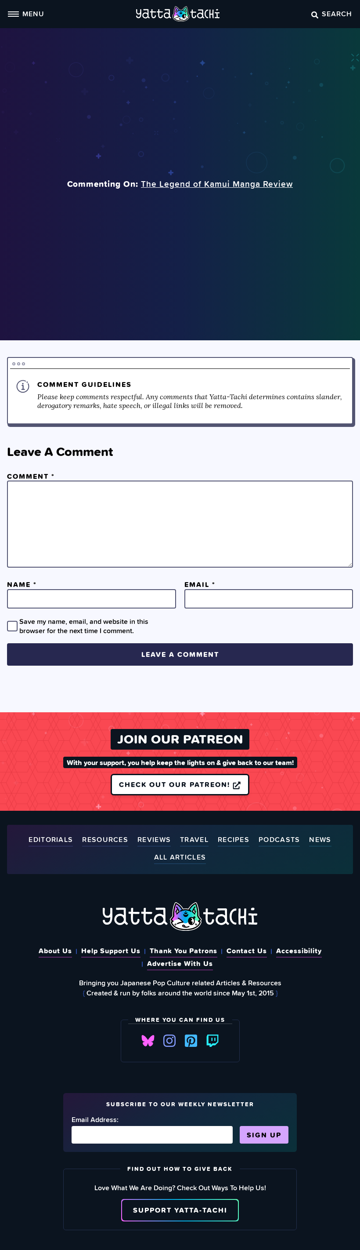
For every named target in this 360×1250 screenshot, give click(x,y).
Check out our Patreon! (176, 784)
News (320, 840)
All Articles (180, 857)
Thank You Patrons (183, 950)
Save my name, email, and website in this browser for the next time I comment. (83, 625)
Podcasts (279, 840)
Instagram (169, 1041)
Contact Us (247, 950)
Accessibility (299, 950)
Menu (33, 13)
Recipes (233, 840)
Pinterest (191, 1041)
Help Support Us (110, 950)
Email (200, 584)
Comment (31, 476)
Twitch (212, 1041)
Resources (105, 840)
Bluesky (148, 1041)
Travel (194, 840)
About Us (55, 950)
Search (337, 13)
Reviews (154, 840)
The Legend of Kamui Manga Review (217, 184)
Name (22, 584)
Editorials (51, 840)
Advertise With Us (180, 963)
